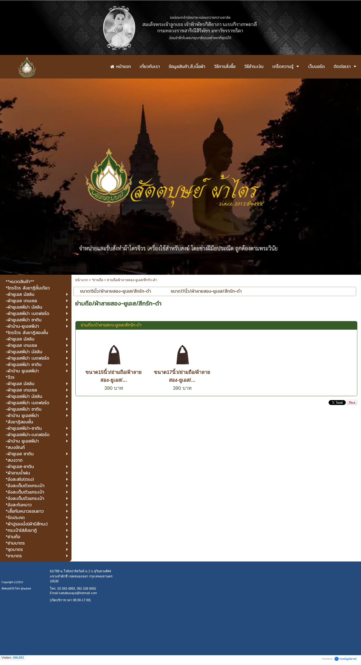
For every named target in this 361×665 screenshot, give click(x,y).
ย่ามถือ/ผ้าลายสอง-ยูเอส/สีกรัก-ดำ (111, 325)
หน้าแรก (81, 280)
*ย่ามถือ (97, 280)
